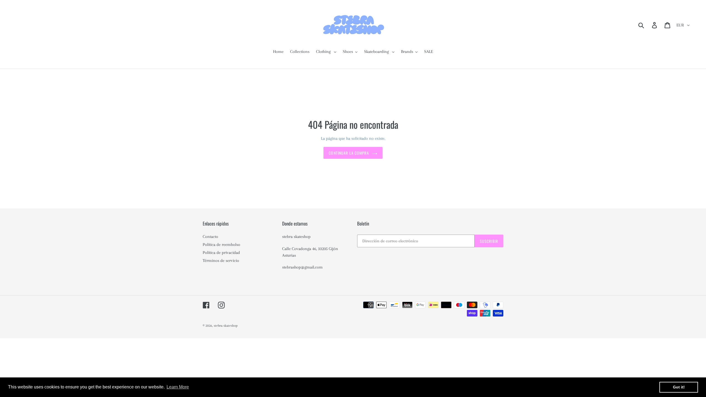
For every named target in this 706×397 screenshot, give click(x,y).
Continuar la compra (349, 153)
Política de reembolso (221, 244)
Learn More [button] (178, 387)
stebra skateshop (226, 326)
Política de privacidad (221, 252)
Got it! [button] (679, 387)
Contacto (210, 236)
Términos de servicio (221, 260)
